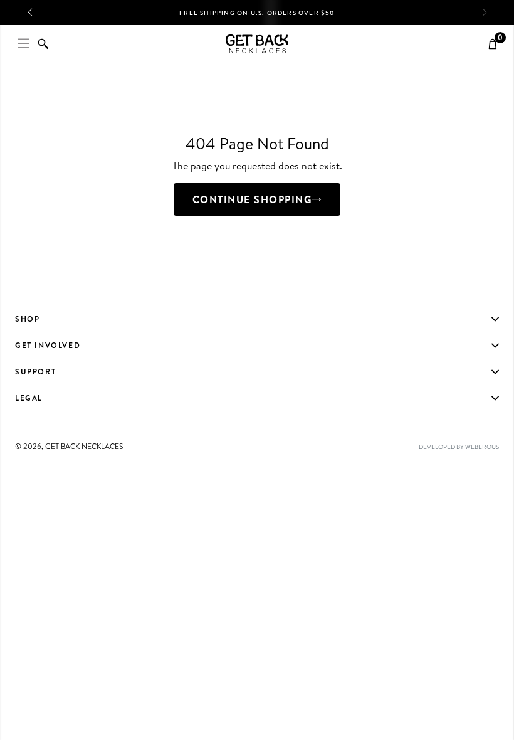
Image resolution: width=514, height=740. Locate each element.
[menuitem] (257, 319)
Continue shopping (252, 199)
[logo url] (257, 43)
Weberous (482, 446)
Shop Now (179, 17)
